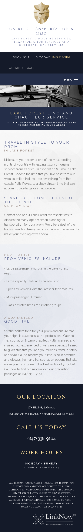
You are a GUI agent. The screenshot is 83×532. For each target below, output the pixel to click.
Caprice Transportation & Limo (41, 31)
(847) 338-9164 (61, 57)
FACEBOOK (15, 68)
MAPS (30, 68)
